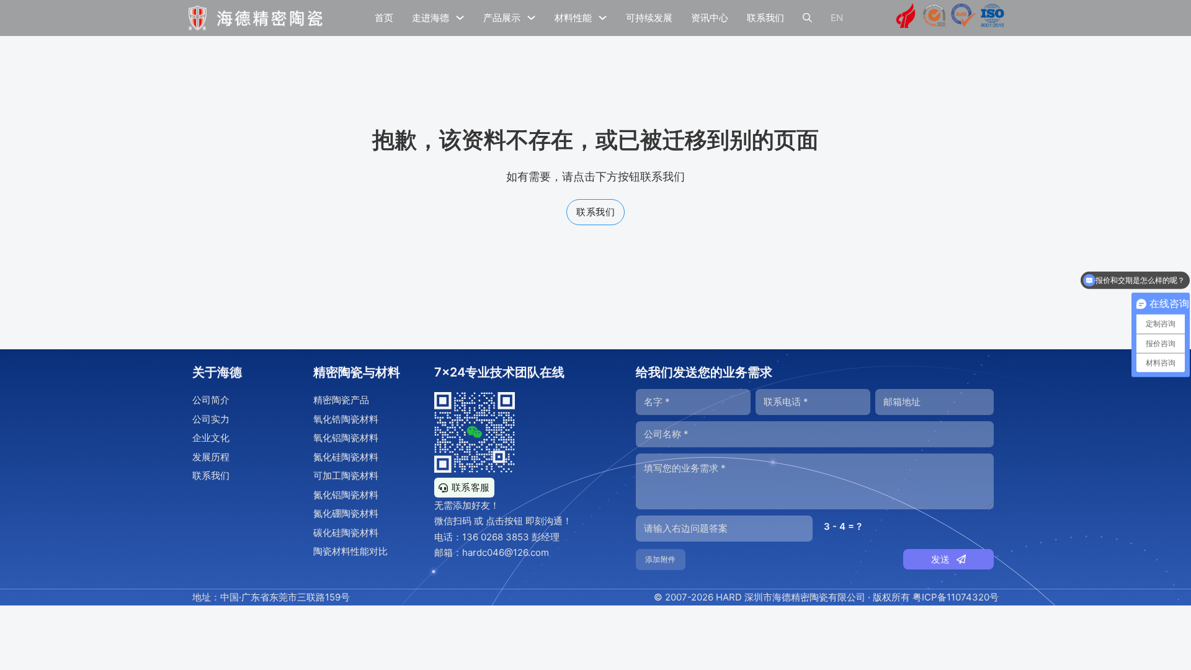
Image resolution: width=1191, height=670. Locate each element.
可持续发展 (649, 18)
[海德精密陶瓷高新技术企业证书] (905, 18)
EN (837, 18)
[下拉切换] (460, 18)
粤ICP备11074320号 (955, 597)
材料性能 (573, 18)
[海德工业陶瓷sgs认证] (934, 18)
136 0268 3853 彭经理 (511, 537)
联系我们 (765, 18)
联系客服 (471, 487)
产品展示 (501, 18)
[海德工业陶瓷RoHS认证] (963, 18)
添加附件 (660, 559)
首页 (384, 18)
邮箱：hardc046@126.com (491, 552)
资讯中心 (709, 18)
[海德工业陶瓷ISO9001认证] (992, 18)
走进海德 (430, 18)
